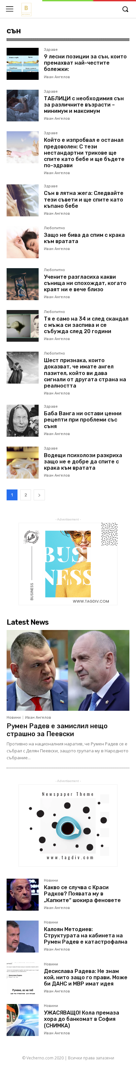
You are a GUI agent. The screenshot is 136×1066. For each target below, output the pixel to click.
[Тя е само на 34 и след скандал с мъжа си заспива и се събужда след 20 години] (23, 326)
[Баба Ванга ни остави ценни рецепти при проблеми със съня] (23, 421)
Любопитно (54, 228)
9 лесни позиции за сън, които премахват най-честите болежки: (85, 62)
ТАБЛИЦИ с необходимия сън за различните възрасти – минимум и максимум (84, 104)
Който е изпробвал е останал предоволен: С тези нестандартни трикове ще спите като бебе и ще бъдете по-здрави (84, 153)
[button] (125, 9)
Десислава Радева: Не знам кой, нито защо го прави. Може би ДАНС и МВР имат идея (85, 977)
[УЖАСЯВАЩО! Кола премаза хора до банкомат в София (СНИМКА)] (23, 1020)
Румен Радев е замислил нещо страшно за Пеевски (57, 730)
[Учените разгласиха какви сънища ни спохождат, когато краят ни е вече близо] (23, 284)
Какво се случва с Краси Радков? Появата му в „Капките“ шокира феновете (82, 893)
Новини (14, 717)
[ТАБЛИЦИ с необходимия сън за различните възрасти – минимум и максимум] (23, 106)
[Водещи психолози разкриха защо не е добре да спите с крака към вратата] (23, 463)
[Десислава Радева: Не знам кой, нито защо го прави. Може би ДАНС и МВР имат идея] (23, 978)
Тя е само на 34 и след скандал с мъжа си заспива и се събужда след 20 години (86, 325)
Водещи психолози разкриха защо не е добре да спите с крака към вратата (83, 461)
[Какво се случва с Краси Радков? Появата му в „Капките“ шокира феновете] (23, 895)
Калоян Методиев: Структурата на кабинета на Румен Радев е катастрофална (85, 935)
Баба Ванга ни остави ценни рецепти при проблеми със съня (82, 419)
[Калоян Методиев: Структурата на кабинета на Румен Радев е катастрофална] (23, 937)
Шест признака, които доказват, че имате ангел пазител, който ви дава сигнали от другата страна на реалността (85, 373)
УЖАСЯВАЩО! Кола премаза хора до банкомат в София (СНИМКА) (81, 1019)
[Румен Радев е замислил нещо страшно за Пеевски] (68, 670)
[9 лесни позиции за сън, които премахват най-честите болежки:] (23, 64)
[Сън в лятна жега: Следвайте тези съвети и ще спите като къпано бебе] (23, 200)
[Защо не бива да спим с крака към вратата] (23, 242)
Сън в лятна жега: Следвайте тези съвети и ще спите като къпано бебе (83, 199)
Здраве (51, 50)
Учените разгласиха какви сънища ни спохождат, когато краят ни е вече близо (85, 283)
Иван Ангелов (57, 77)
